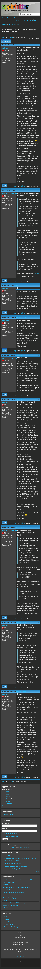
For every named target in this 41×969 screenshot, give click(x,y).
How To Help (18, 20)
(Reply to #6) (20, 527)
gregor (5, 900)
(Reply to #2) (20, 285)
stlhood (5, 48)
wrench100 (6, 890)
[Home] (15, 10)
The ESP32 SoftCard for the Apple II (15, 866)
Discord (8, 796)
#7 (38, 527)
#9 (38, 691)
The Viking (6, 907)
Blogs (5, 916)
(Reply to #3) (21, 317)
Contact (36, 20)
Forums (9, 18)
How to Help (20, 956)
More (37, 871)
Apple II (20, 24)
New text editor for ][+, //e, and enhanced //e (18, 869)
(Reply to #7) (21, 622)
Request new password (11, 836)
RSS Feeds (7, 921)
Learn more (6, 806)
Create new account (10, 833)
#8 (38, 622)
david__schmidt (9, 194)
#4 (38, 317)
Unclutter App (24, 847)
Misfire (8, 799)
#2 (38, 190)
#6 (38, 399)
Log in (3, 37)
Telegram (9, 803)
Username (6, 823)
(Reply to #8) (21, 691)
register (10, 37)
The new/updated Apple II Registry (13, 892)
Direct (14, 847)
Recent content (9, 814)
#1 (38, 45)
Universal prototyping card (11, 898)
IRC (7, 792)
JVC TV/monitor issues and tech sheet (16, 856)
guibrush (5, 884)
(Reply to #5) (20, 399)
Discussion (12, 24)
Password (6, 828)
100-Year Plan (28, 20)
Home (4, 18)
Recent (16, 18)
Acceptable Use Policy (11, 927)
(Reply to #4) (20, 355)
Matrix (8, 794)
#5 (38, 355)
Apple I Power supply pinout (13, 863)
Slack (8, 801)
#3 (38, 285)
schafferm (6, 895)
